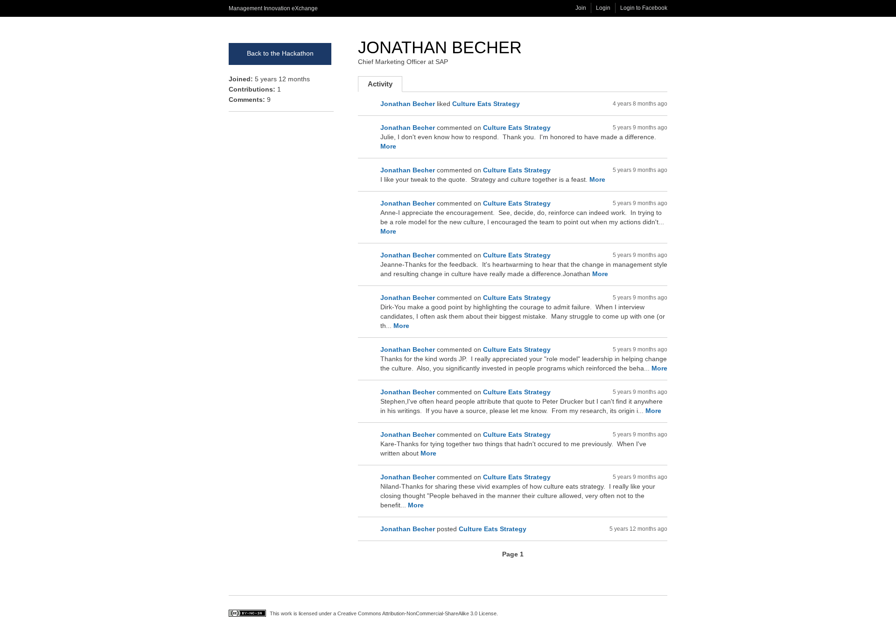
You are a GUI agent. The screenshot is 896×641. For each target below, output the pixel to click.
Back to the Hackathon (280, 53)
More (388, 146)
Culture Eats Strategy (486, 103)
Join (580, 8)
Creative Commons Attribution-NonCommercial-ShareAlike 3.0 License (417, 613)
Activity (385, 86)
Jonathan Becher (440, 47)
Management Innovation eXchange (273, 8)
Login (603, 8)
